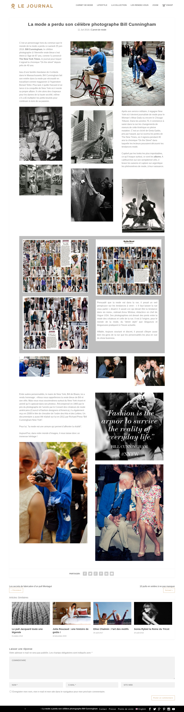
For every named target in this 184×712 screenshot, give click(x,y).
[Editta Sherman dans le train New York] (40, 194)
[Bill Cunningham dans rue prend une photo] (143, 105)
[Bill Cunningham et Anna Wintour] (53, 542)
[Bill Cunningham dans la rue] (34, 376)
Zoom (155, 5)
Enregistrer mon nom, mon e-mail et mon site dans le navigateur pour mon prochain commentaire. (58, 692)
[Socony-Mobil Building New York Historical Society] (92, 163)
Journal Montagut (16, 709)
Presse (112, 709)
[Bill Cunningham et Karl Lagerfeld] (111, 377)
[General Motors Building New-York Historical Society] (143, 232)
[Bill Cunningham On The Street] (55, 292)
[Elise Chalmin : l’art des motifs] (112, 613)
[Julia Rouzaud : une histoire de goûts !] (72, 613)
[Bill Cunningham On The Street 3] (55, 349)
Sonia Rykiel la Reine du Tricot (151, 629)
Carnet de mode (84, 5)
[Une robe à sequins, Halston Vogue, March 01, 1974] (92, 221)
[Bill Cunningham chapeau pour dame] (40, 160)
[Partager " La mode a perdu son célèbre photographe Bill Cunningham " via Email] (111, 573)
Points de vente (126, 709)
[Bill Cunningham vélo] (92, 105)
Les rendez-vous (139, 5)
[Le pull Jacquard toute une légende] (31, 613)
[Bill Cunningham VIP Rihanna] (149, 385)
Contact (103, 709)
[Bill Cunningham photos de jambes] (73, 373)
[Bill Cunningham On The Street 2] (128, 295)
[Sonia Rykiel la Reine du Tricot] (153, 613)
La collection (119, 5)
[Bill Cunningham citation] (129, 460)
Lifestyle (102, 5)
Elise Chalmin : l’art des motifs (111, 629)
